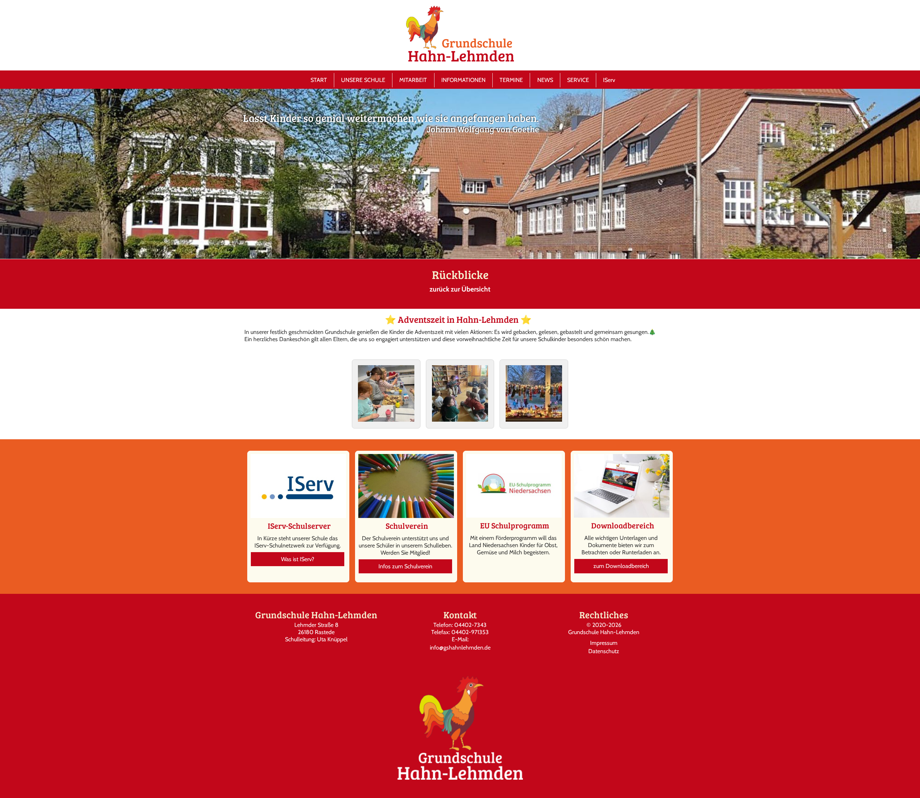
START (318, 80)
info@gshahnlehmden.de (460, 647)
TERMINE (511, 80)
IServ (609, 80)
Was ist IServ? (297, 559)
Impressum (603, 642)
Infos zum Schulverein (405, 566)
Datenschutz (603, 651)
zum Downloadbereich (621, 566)
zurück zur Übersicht (460, 289)
